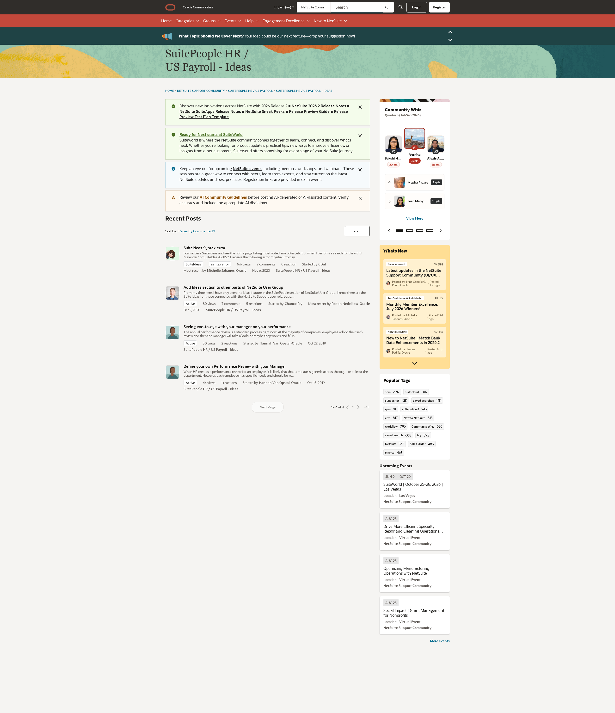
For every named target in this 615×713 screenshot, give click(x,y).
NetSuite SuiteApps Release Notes (210, 111)
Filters (353, 231)
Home (166, 21)
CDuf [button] (322, 264)
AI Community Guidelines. (212, 35)
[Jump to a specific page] (366, 407)
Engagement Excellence (284, 21)
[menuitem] (198, 7)
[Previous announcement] (450, 32)
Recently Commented (195, 231)
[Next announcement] (450, 40)
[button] (172, 253)
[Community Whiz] (399, 230)
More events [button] (440, 641)
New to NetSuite (328, 21)
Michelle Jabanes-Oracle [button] (226, 270)
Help (249, 21)
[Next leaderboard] (440, 231)
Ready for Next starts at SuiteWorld (211, 134)
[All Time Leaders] (429, 230)
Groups (209, 21)
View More (414, 218)
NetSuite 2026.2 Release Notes (319, 105)
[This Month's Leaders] (419, 230)
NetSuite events (247, 168)
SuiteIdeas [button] (193, 264)
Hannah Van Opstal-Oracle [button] (281, 343)
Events (230, 21)
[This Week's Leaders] (409, 230)
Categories (185, 21)
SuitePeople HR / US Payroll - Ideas (303, 270)
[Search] (388, 7)
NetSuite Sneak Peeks (265, 111)
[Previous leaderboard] (389, 231)
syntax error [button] (220, 264)
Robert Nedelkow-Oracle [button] (351, 303)
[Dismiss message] (360, 107)
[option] (398, 476)
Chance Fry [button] (293, 303)
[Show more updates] (415, 363)
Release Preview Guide (309, 111)
